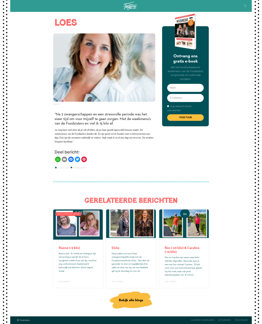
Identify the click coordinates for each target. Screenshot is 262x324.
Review (56, 104)
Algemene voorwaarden (202, 320)
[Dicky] (131, 223)
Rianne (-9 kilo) (69, 248)
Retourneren (224, 320)
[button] (245, 6)
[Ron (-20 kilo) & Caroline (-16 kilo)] (184, 223)
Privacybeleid (241, 320)
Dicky (116, 248)
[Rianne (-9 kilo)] (78, 223)
